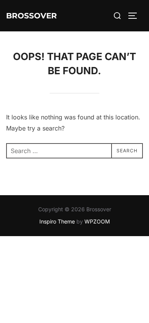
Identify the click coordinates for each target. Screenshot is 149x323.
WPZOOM (97, 221)
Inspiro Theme (57, 221)
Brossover (31, 15)
